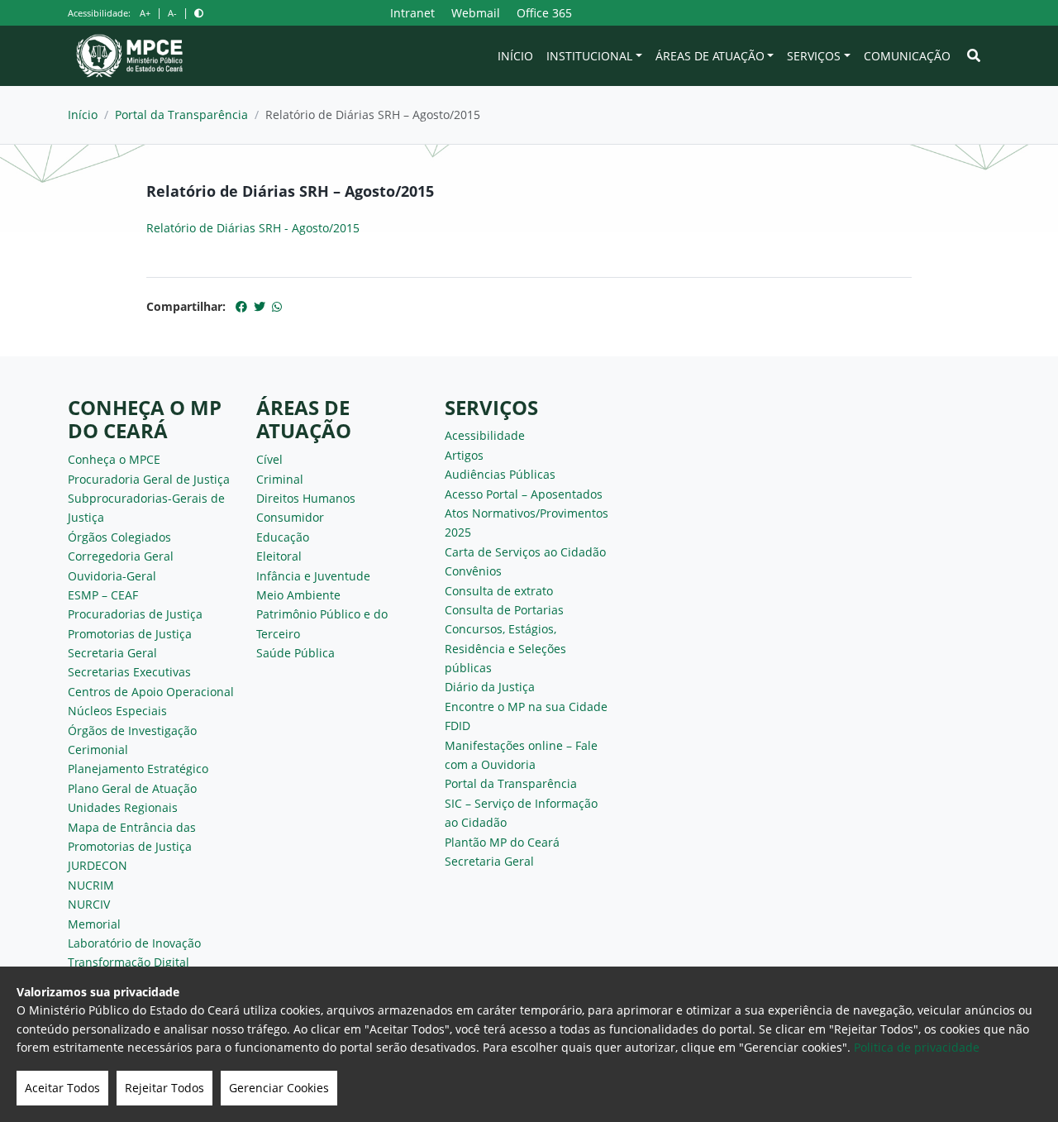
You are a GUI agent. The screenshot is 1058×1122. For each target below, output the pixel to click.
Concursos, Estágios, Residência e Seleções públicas (505, 648)
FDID (457, 725)
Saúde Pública (295, 653)
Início (515, 56)
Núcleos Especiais (117, 711)
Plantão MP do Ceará (502, 842)
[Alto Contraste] (198, 13)
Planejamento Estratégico (138, 768)
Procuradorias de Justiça (135, 614)
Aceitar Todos (62, 1088)
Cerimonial (98, 749)
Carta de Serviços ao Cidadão (525, 552)
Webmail (475, 13)
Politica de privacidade (916, 1047)
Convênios (473, 571)
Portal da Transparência (181, 114)
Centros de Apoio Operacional (151, 691)
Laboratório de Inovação (134, 943)
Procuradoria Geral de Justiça (149, 479)
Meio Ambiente (298, 595)
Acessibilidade (485, 435)
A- (172, 13)
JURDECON (97, 865)
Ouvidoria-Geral (112, 576)
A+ (145, 13)
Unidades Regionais (123, 807)
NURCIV (89, 904)
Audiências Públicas (500, 474)
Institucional (589, 56)
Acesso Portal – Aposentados (524, 494)
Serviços (814, 56)
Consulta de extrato (499, 591)
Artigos (464, 455)
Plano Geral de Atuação (132, 788)
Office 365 (544, 13)
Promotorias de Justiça (130, 634)
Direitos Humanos (305, 498)
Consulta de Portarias (504, 610)
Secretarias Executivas (129, 672)
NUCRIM (91, 885)
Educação (282, 537)
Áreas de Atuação (710, 56)
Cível (269, 459)
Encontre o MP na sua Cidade (526, 706)
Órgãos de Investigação (132, 730)
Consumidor (290, 517)
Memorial (94, 924)
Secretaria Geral (112, 653)
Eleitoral (279, 556)
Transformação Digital (128, 962)
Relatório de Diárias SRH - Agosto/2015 (253, 228)
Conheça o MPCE (114, 459)
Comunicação (907, 56)
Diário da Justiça (490, 687)
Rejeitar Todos (164, 1088)
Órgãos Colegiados (119, 537)
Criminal (279, 479)
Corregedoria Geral (121, 556)
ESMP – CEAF (103, 595)
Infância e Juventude (313, 576)
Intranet (412, 13)
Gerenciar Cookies (279, 1088)
